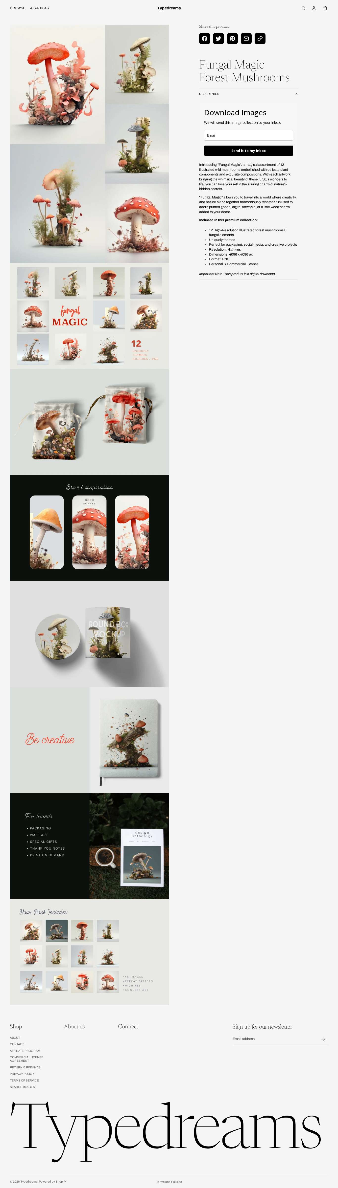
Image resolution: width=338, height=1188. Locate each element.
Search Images (22, 1087)
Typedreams (29, 1181)
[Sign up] (323, 1039)
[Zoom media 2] (89, 316)
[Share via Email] (246, 38)
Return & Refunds (25, 1067)
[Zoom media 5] (89, 634)
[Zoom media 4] (89, 528)
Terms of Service (24, 1080)
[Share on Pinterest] (232, 38)
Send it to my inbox (248, 150)
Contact (17, 1044)
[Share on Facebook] (204, 38)
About (15, 1037)
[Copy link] (260, 38)
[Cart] (324, 8)
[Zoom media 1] (89, 144)
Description (209, 94)
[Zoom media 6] (89, 740)
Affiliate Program (25, 1050)
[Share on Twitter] (218, 38)
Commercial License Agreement (26, 1059)
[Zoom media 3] (89, 422)
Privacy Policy (22, 1074)
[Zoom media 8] (89, 952)
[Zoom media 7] (89, 846)
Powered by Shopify (52, 1181)
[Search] (303, 8)
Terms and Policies (169, 1182)
